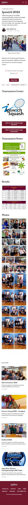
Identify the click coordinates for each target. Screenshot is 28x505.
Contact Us (5, 488)
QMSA (5, 2)
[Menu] (25, 2)
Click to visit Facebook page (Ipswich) (14, 123)
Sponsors (4, 491)
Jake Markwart (11, 29)
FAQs (24, 488)
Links (19, 488)
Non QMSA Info (21, 491)
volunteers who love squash (16, 494)
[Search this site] (23, 2)
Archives (13, 488)
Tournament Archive (7, 9)
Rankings (12, 491)
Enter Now (14, 80)
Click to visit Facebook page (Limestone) (14, 130)
